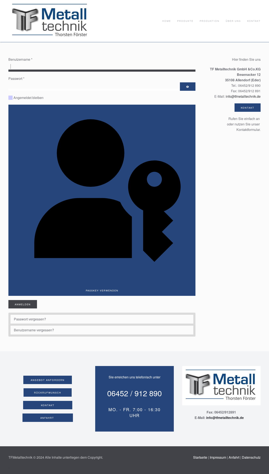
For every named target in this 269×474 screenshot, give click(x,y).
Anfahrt (234, 457)
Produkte (185, 20)
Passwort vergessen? (30, 319)
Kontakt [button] (254, 20)
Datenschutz (251, 457)
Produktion (209, 20)
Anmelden (23, 304)
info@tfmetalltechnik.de (243, 96)
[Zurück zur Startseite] (50, 21)
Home (166, 20)
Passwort (16, 78)
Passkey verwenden (102, 290)
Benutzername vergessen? (34, 330)
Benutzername (20, 59)
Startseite (200, 457)
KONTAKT (247, 107)
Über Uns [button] (233, 20)
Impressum (218, 457)
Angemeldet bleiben (28, 97)
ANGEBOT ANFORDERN (48, 380)
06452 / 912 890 (134, 393)
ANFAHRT (48, 417)
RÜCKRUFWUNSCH (47, 392)
